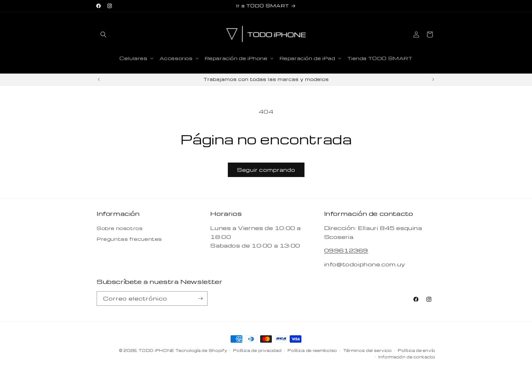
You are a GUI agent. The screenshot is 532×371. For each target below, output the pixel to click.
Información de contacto (406, 356)
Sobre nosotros (120, 228)
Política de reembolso (312, 350)
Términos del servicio (367, 350)
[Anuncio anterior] (99, 79)
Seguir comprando (266, 170)
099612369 (346, 250)
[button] (103, 34)
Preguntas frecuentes (129, 239)
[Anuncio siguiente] (433, 79)
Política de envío (416, 350)
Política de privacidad (257, 350)
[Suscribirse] (200, 298)
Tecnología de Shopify (201, 350)
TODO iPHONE (156, 350)
